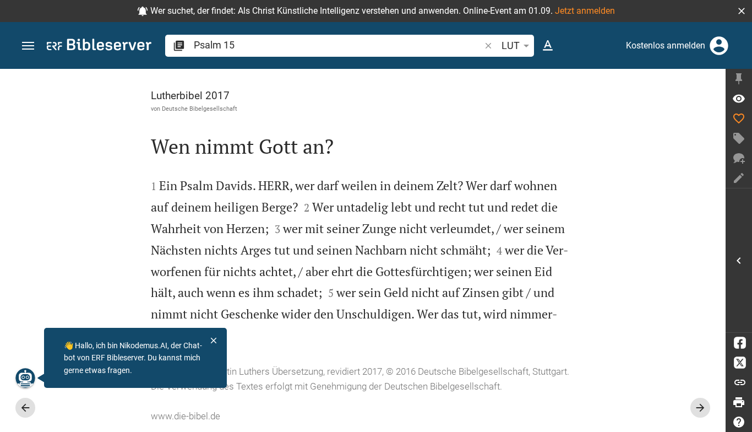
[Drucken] (739, 402)
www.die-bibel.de (185, 416)
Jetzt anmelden (585, 11)
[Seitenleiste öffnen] (739, 260)
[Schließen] (214, 341)
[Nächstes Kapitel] (700, 408)
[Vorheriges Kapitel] (25, 408)
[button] (741, 11)
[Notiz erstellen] (739, 178)
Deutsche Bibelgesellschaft (199, 108)
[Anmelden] (719, 46)
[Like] (739, 118)
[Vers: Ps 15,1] (739, 99)
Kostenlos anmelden (665, 45)
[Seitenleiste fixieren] (739, 79)
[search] (338, 45)
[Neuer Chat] (739, 158)
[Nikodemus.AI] (25, 378)
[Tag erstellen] (739, 138)
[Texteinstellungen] (548, 46)
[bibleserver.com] (99, 46)
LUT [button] (511, 45)
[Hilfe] (739, 422)
